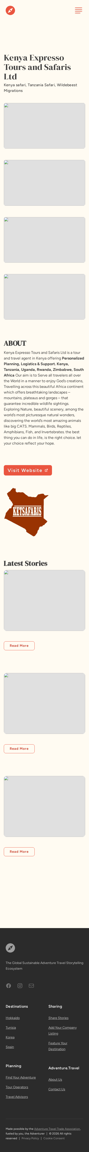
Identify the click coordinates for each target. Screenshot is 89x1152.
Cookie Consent (54, 1138)
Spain (10, 1047)
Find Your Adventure (21, 1077)
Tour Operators (17, 1087)
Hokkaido (13, 1018)
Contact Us (56, 1089)
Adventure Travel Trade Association (57, 1129)
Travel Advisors (17, 1097)
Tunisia (11, 1028)
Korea (10, 1037)
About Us (55, 1080)
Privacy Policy (30, 1138)
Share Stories (58, 1018)
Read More (19, 646)
